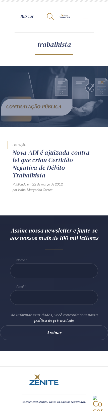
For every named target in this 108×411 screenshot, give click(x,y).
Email (20, 286)
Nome (20, 260)
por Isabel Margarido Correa (32, 190)
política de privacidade (54, 320)
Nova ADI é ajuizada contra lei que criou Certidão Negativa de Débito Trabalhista (51, 164)
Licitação (19, 145)
